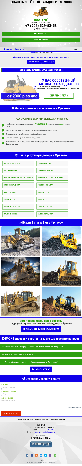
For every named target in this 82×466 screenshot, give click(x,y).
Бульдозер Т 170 (9, 199)
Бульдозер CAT (43, 199)
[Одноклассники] (36, 455)
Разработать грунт (44, 163)
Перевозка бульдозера (12, 185)
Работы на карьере (10, 170)
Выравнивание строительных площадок (18, 178)
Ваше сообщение (7, 398)
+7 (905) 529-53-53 (41, 25)
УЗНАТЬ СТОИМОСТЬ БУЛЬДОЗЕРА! (42, 329)
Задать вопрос (48, 62)
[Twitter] (45, 455)
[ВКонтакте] (27, 455)
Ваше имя (4, 385)
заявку (61, 124)
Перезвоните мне (41, 34)
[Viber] (50, 455)
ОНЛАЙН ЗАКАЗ (59, 95)
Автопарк (26, 419)
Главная (19, 419)
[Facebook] (32, 455)
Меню (76, 48)
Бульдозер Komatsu (45, 207)
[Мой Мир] (41, 455)
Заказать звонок (34, 62)
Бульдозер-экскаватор (46, 185)
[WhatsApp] (55, 455)
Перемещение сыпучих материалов (50, 178)
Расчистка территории (12, 163)
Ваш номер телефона (8, 391)
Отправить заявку (11, 413)
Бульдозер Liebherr (11, 214)
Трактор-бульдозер (11, 192)
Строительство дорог (46, 170)
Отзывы (38, 419)
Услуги (32, 419)
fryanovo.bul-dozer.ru (14, 49)
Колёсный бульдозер (45, 214)
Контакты (45, 419)
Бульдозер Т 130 (43, 192)
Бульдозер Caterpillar (12, 207)
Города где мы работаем (57, 419)
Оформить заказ (41, 40)
